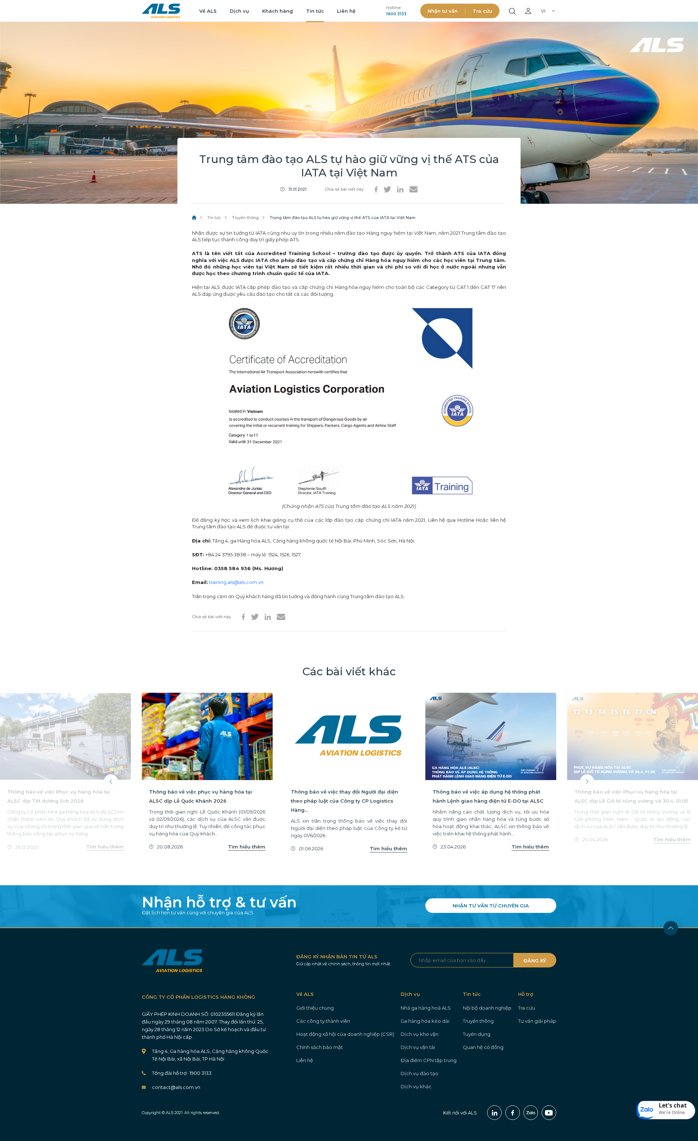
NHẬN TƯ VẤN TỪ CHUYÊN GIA (491, 906)
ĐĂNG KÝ (535, 960)
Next (587, 781)
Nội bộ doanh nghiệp (487, 1008)
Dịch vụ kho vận (419, 1034)
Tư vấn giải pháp (537, 1021)
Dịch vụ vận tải (418, 1047)
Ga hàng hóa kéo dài (425, 1021)
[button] (666, 1110)
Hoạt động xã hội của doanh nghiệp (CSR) (345, 1034)
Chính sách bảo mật (319, 1047)
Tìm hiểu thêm (105, 847)
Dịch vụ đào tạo (419, 1073)
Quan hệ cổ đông (483, 1047)
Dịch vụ (239, 11)
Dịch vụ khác (416, 1086)
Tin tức (315, 11)
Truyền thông (245, 217)
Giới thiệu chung (315, 1008)
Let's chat (673, 1105)
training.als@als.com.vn (236, 582)
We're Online (672, 1112)
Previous (111, 781)
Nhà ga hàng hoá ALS (426, 1008)
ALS (161, 11)
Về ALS (208, 11)
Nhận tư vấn (443, 11)
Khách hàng (277, 11)
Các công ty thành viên (323, 1021)
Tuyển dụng (476, 1034)
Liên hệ (346, 11)
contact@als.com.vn (176, 1087)
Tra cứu (482, 11)
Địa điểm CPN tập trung (429, 1060)
